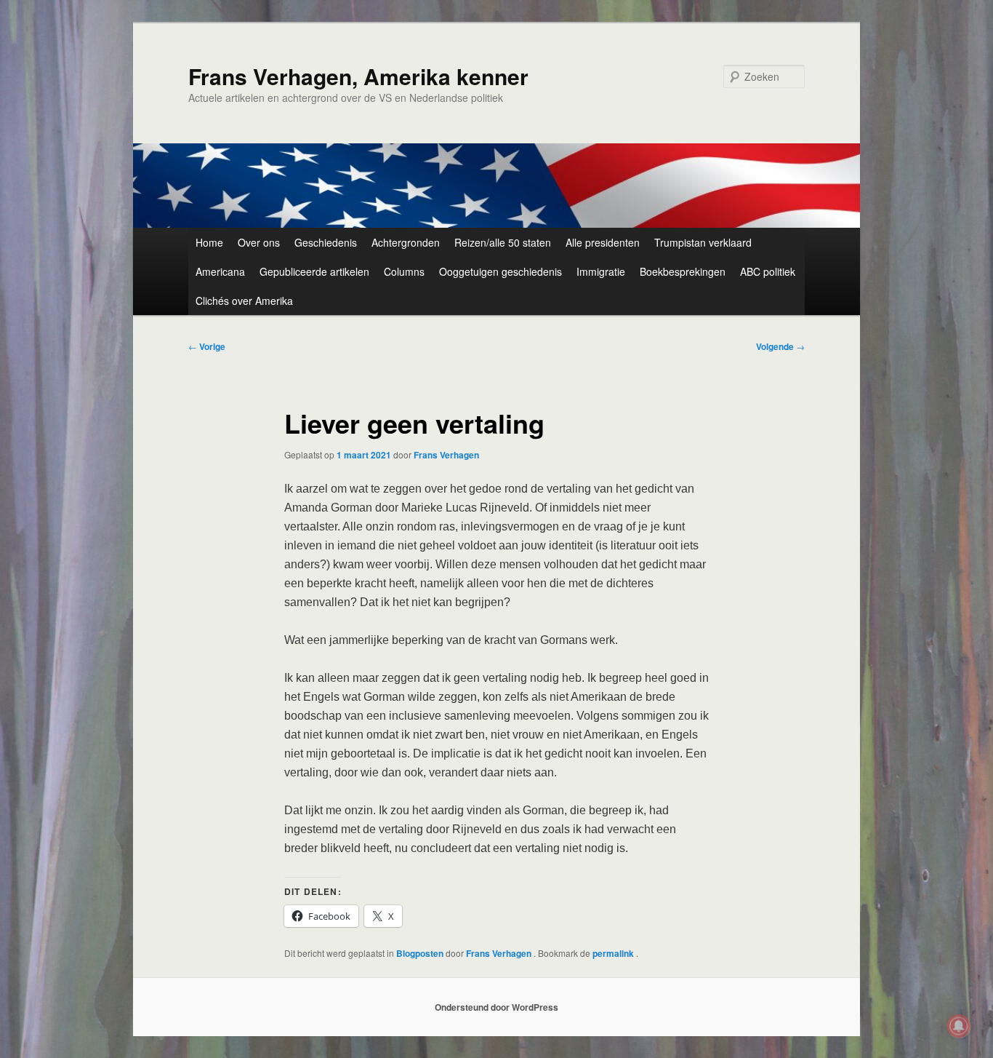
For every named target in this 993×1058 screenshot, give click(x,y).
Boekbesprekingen (682, 271)
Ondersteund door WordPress (496, 1007)
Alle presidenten (603, 242)
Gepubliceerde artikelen (314, 271)
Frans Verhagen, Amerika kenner (358, 76)
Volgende (780, 346)
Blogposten (419, 953)
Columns (404, 271)
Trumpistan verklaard (703, 242)
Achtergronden (405, 242)
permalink (614, 953)
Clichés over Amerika (244, 300)
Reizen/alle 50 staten (502, 242)
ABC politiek (767, 271)
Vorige (206, 346)
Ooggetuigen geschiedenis (500, 271)
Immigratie (600, 271)
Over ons (259, 242)
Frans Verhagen (446, 454)
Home (209, 242)
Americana (220, 271)
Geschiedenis (325, 242)
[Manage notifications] (958, 1026)
